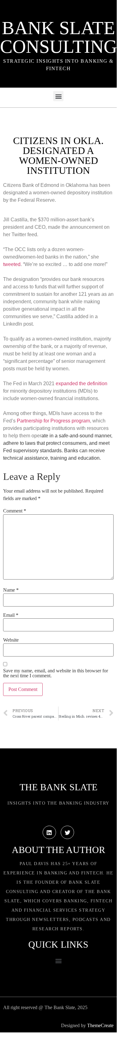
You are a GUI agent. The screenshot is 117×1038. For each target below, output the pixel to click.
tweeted (12, 264)
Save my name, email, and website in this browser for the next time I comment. (55, 673)
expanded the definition (81, 383)
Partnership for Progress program (53, 420)
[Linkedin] (49, 832)
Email (10, 615)
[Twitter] (67, 832)
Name (11, 590)
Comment (14, 510)
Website (11, 640)
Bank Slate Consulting (58, 37)
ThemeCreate (100, 1025)
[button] (58, 96)
